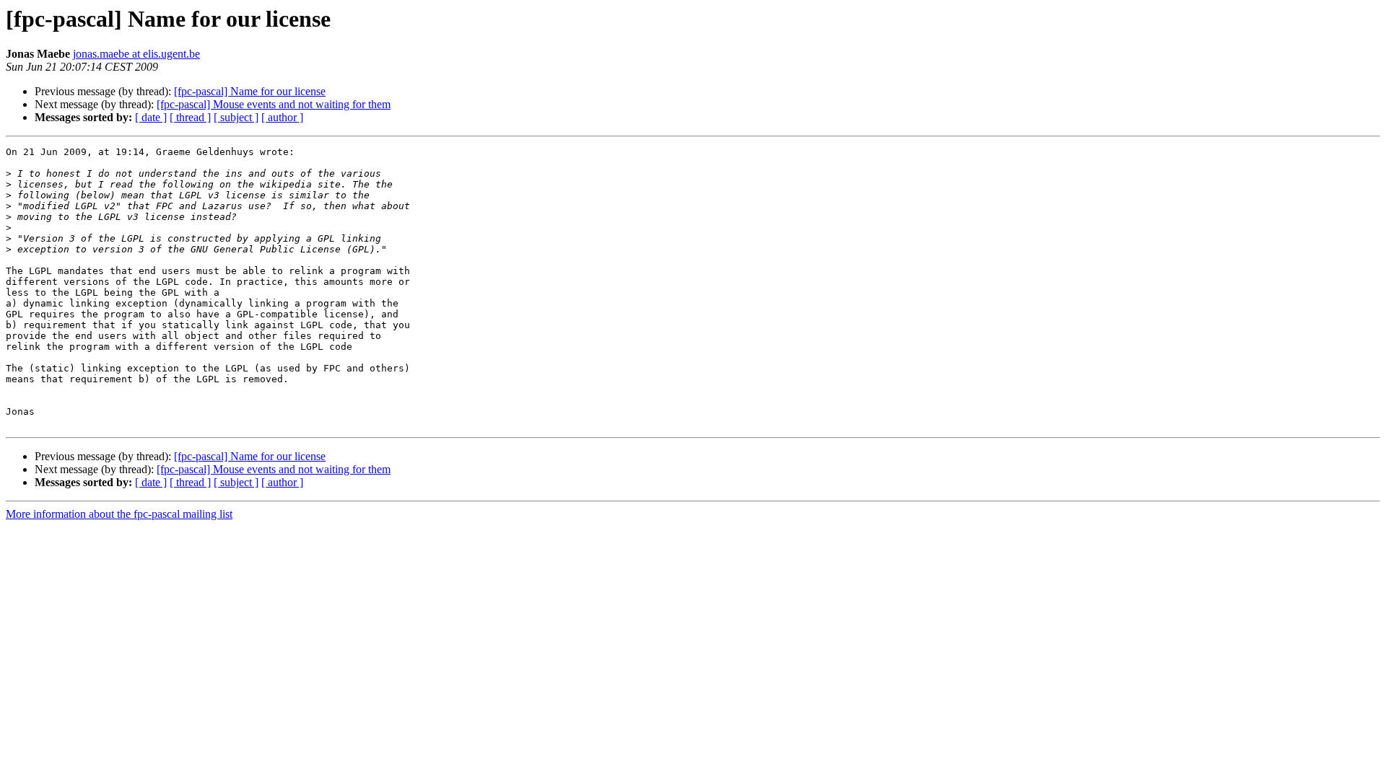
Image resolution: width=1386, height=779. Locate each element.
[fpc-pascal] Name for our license (250, 91)
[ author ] (282, 117)
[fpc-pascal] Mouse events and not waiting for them (274, 104)
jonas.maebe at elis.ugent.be (136, 54)
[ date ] (151, 117)
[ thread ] (190, 117)
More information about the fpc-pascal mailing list (119, 514)
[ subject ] (236, 117)
